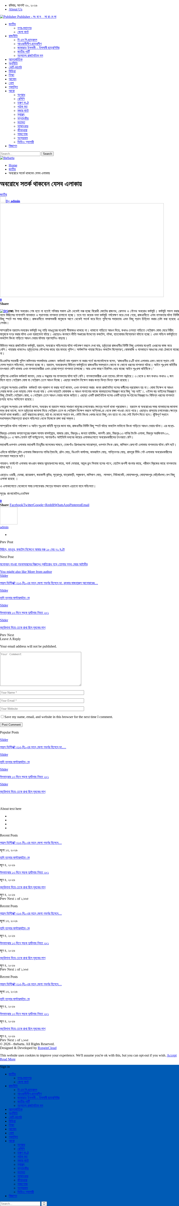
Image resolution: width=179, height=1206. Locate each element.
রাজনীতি (13, 36)
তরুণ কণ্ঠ (23, 103)
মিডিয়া (12, 71)
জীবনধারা (22, 130)
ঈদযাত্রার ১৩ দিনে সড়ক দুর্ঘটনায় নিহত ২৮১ (24, 872)
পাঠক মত (22, 106)
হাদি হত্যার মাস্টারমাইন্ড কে (15, 857)
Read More (7, 1059)
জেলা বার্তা (23, 32)
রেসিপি (21, 99)
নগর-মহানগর (24, 28)
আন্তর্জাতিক (15, 59)
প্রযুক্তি (13, 87)
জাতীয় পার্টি (23, 51)
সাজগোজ (22, 134)
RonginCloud (47, 1048)
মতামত (21, 122)
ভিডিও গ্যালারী (25, 142)
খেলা (11, 83)
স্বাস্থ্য (20, 114)
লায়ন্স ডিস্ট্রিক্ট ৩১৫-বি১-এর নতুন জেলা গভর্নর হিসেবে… (31, 843)
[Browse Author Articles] (8, 523)
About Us (15, 9)
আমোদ (12, 79)
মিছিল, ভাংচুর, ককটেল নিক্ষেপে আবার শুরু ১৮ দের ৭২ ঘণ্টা (32, 549)
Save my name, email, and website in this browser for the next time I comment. (58, 717)
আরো (12, 91)
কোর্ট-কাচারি (15, 67)
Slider (4, 575)
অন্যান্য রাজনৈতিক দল (30, 55)
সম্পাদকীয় (23, 118)
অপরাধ (21, 95)
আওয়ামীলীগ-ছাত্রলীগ (29, 44)
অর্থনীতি (13, 63)
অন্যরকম (22, 138)
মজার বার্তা (23, 110)
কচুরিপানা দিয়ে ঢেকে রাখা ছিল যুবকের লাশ (22, 887)
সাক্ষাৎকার (22, 126)
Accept (172, 1055)
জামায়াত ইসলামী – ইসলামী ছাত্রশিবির (38, 48)
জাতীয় (12, 24)
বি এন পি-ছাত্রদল (27, 40)
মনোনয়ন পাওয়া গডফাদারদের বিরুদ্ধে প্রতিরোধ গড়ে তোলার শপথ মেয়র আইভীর (44, 564)
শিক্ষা (11, 75)
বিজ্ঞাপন (13, 146)
